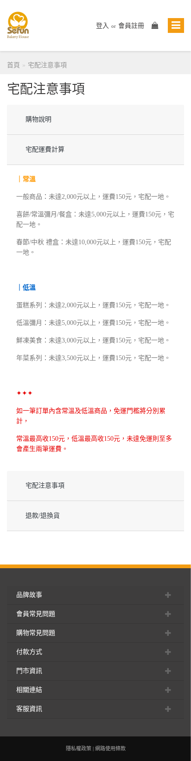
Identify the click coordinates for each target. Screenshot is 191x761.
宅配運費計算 (44, 149)
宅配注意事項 (47, 65)
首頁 (13, 65)
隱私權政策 (78, 748)
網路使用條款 (110, 748)
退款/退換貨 (42, 515)
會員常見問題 (35, 613)
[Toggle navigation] (176, 25)
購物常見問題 (35, 632)
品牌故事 (29, 594)
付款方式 (29, 651)
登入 (102, 25)
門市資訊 (29, 670)
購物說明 (38, 119)
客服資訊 (29, 708)
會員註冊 (131, 25)
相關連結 (29, 689)
